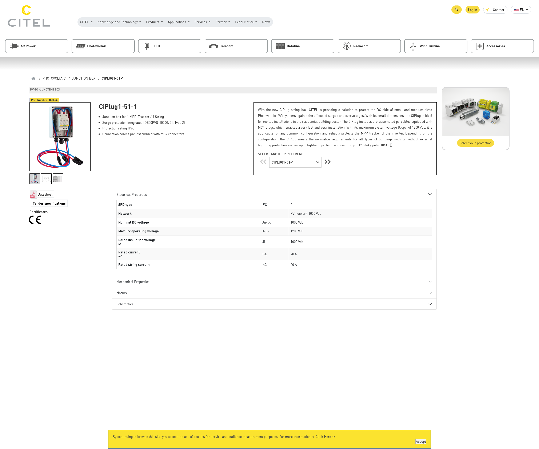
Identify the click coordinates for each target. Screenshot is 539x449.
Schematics (124, 304)
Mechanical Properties (132, 281)
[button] (456, 9)
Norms (121, 292)
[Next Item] (327, 161)
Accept (421, 441)
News (266, 22)
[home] (33, 78)
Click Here (323, 436)
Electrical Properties (131, 194)
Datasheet (45, 194)
